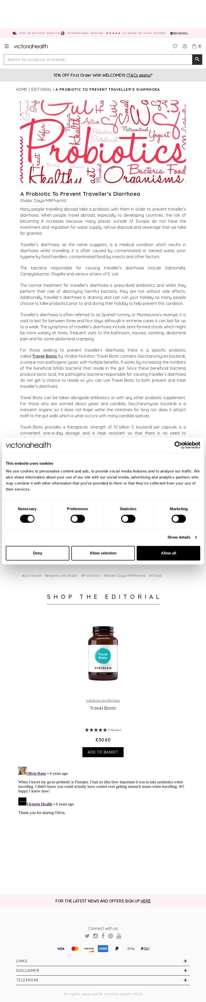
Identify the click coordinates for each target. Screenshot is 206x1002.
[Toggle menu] (6, 46)
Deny (37, 553)
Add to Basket (103, 752)
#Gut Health (32, 575)
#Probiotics (90, 575)
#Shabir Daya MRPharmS (125, 575)
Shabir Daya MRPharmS (43, 200)
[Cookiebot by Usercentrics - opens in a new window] (178, 445)
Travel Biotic (44, 356)
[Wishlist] (175, 46)
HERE (146, 900)
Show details (179, 537)
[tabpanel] (103, 687)
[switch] (78, 519)
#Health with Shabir (61, 575)
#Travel (155, 575)
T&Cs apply (139, 75)
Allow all (168, 553)
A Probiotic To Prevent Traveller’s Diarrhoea (80, 193)
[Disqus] (103, 827)
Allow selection (103, 553)
